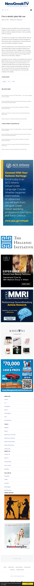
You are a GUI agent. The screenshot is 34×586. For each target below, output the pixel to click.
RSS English (7, 487)
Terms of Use (7, 465)
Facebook (6, 476)
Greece (6, 399)
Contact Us (7, 454)
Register (6, 427)
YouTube (6, 483)
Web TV (6, 458)
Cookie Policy (11, 567)
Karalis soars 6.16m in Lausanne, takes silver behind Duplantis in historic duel (16, 114)
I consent (27, 583)
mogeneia (7, 406)
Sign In (6, 431)
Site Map (6, 469)
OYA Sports (8, 413)
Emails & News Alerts (9, 441)
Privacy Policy (7, 461)
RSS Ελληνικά (7, 490)
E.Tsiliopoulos (19, 19)
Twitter (6, 479)
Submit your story (20, 569)
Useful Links (7, 448)
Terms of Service (19, 567)
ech (6, 416)
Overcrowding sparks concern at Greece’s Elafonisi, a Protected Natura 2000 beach (15, 108)
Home (5, 567)
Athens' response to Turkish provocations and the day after (14, 118)
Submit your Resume (9, 438)
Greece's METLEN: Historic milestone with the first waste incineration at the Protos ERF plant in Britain (16, 102)
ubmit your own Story (10, 434)
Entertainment (7, 420)
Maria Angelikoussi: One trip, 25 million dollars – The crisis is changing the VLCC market (17, 96)
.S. (5, 403)
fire (9, 81)
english (4, 81)
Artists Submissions (9, 445)
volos (13, 81)
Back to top (18, 558)
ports (6, 409)
